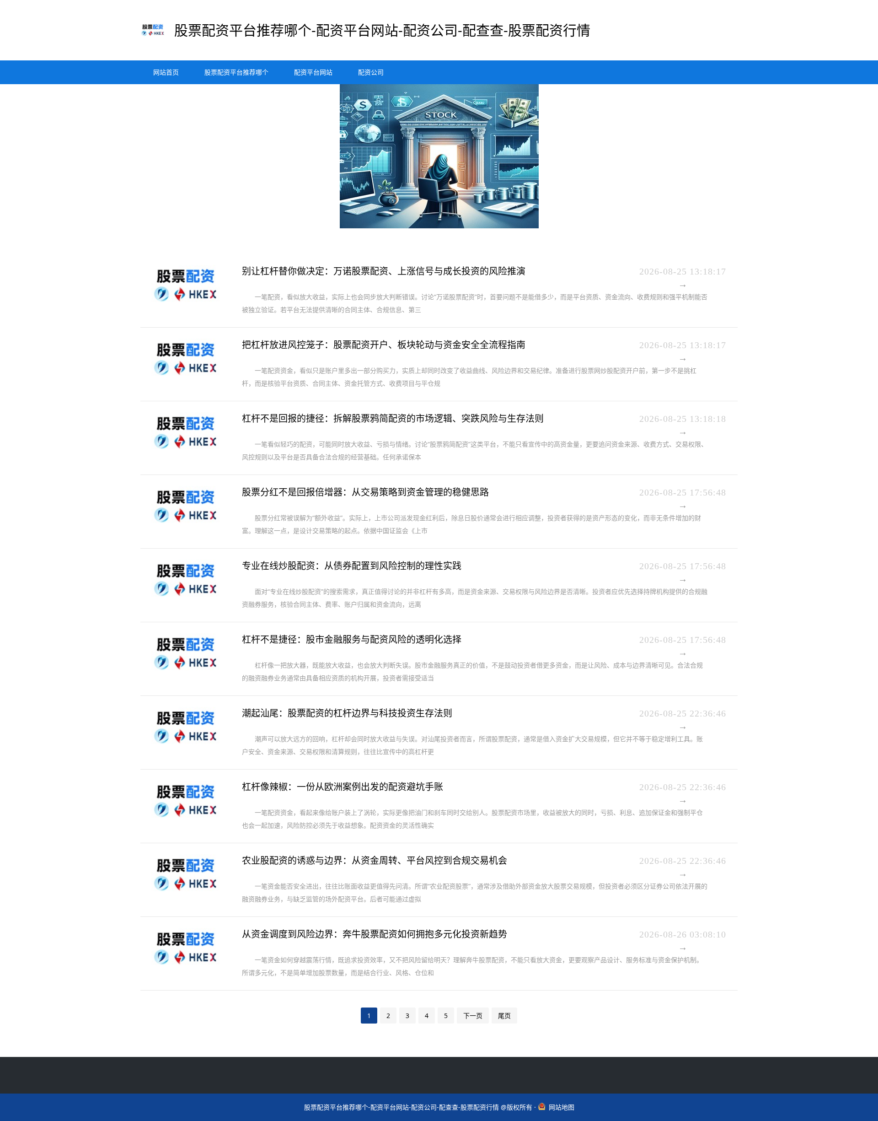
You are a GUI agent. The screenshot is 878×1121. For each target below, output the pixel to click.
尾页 (504, 1015)
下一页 (472, 1015)
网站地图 (561, 1107)
